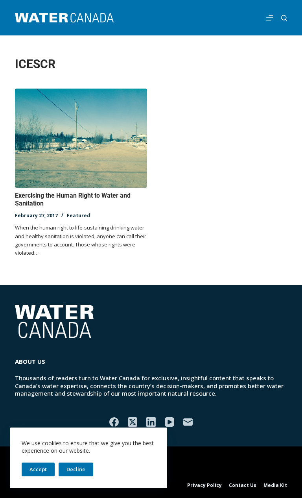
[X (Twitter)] (132, 422)
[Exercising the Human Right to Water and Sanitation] (81, 138)
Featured (78, 215)
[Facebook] (114, 422)
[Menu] (269, 17)
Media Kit (275, 485)
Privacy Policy (204, 485)
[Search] (284, 18)
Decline (75, 469)
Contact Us (242, 485)
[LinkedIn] (151, 422)
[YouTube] (169, 422)
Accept (38, 469)
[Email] (188, 422)
